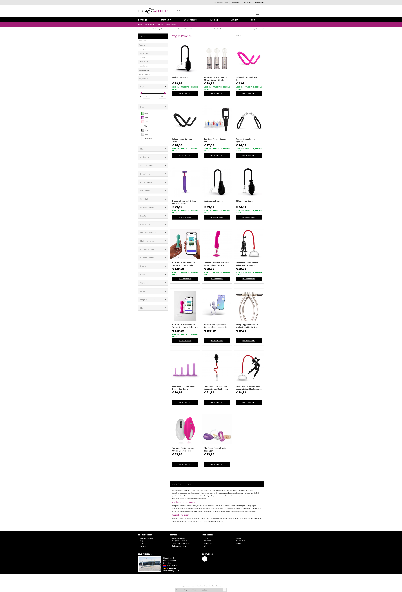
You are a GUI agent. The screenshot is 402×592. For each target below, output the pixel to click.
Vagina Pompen (144, 70)
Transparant (148, 139)
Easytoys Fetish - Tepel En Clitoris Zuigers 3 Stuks (215, 78)
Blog (141, 541)
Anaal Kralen (143, 41)
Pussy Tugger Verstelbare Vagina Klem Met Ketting (247, 325)
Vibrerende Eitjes (144, 74)
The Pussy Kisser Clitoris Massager (215, 449)
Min (141, 97)
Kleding (214, 19)
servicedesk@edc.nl (171, 571)
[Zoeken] (221, 11)
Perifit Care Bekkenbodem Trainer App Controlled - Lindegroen (183, 264)
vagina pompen (209, 490)
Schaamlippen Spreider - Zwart (182, 140)
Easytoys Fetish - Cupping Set (215, 140)
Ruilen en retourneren (180, 546)
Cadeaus (142, 45)
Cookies (238, 538)
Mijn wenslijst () (259, 2)
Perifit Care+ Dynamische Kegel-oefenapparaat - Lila (215, 325)
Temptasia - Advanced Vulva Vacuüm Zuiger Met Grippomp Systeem (249, 387)
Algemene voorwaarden (189, 586)
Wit (145, 126)
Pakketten (142, 58)
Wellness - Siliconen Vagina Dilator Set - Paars (183, 387)
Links (142, 543)
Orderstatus (240, 541)
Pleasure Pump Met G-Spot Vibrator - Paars (184, 202)
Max (157, 97)
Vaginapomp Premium (213, 201)
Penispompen (143, 62)
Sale (253, 19)
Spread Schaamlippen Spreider (245, 140)
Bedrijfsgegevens (146, 538)
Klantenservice (236, 2)
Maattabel (207, 541)
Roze (146, 122)
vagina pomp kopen (185, 518)
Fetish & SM (165, 19)
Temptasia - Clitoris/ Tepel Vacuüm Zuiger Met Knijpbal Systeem (216, 387)
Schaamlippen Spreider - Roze (246, 78)
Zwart (146, 130)
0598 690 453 (171, 566)
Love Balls (142, 49)
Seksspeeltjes (190, 19)
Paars (146, 118)
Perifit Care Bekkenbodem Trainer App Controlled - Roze (185, 325)
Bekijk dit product (185, 93)
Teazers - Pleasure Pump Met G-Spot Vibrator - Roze (216, 264)
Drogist (234, 19)
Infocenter (208, 543)
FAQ (205, 546)
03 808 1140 (171, 568)
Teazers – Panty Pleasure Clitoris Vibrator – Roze (183, 449)
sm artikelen (231, 509)
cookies (204, 590)
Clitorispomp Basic (244, 201)
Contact (207, 538)
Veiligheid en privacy (179, 541)
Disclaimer (200, 586)
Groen (146, 113)
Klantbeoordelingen (215, 586)
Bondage (142, 19)
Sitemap (239, 543)
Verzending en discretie (180, 543)
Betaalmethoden (178, 538)
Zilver (146, 134)
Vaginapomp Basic (180, 77)
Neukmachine (143, 53)
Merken (143, 546)
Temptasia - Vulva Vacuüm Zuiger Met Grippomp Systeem (247, 264)
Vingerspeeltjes (144, 78)
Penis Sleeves (143, 66)
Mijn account (247, 2)
